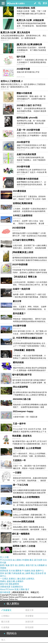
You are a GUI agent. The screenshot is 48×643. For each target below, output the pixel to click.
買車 (2, 573)
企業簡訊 (30, 579)
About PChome (7, 589)
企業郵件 (19, 581)
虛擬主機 (11, 581)
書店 (31, 560)
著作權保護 (5, 592)
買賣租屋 (4, 571)
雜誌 (33, 573)
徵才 (27, 589)
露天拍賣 (38, 560)
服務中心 (40, 571)
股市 (12, 565)
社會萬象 (5, 627)
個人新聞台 (20, 565)
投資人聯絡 (19, 589)
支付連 (12, 571)
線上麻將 (26, 573)
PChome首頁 (6, 560)
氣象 (8, 565)
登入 (2, 557)
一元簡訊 (4, 579)
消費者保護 (5, 587)
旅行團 (8, 573)
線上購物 (17, 560)
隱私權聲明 (14, 584)
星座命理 (39, 573)
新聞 (2, 565)
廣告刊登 (30, 565)
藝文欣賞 (5, 622)
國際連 (18, 571)
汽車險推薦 (16, 573)
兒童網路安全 (17, 587)
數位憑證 (21, 579)
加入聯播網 (39, 565)
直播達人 (13, 579)
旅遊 (33, 571)
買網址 (3, 581)
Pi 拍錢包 (26, 571)
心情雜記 (5, 616)
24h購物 (25, 560)
